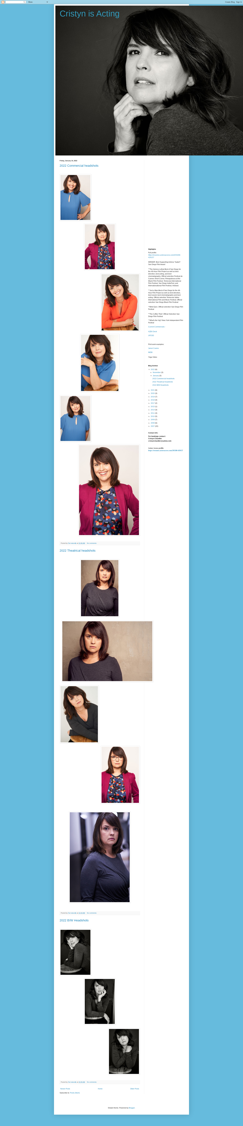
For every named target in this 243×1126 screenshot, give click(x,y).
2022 (153, 369)
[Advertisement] (165, 202)
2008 (153, 423)
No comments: (92, 543)
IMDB (150, 352)
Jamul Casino (153, 348)
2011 (153, 413)
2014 (153, 410)
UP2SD (151, 335)
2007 (153, 426)
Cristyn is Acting (90, 13)
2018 (153, 400)
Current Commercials (156, 327)
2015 (153, 407)
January (156, 376)
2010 (153, 416)
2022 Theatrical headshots (77, 550)
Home (100, 1089)
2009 (153, 420)
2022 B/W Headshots (74, 920)
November (157, 372)
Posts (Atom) (75, 1093)
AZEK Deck (152, 332)
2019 (153, 397)
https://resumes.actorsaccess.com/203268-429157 (165, 450)
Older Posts (134, 1089)
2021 (153, 390)
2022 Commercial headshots (79, 165)
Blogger (132, 1108)
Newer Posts (65, 1089)
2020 (153, 393)
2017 (153, 403)
